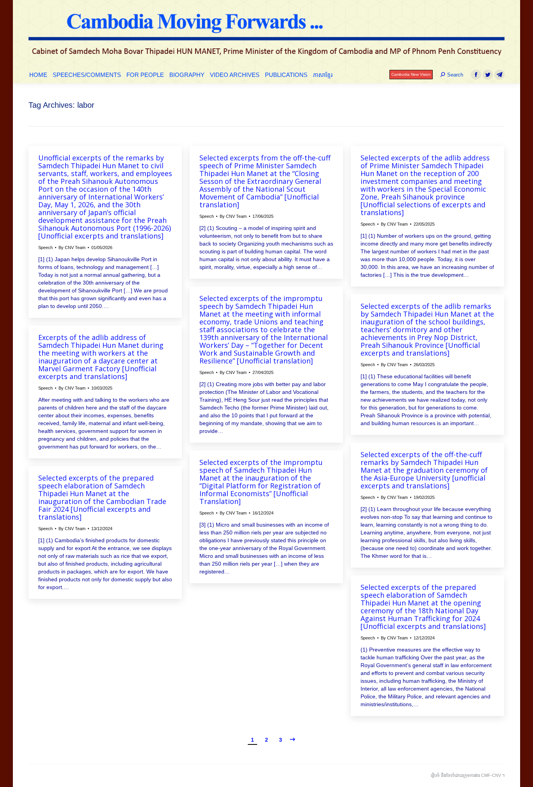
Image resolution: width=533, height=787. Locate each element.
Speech (45, 247)
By (72, 247)
